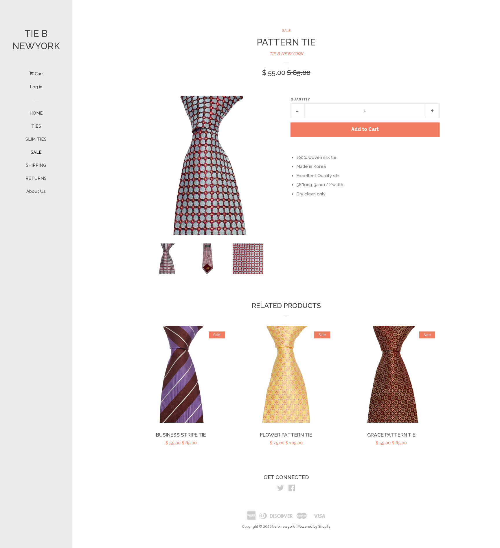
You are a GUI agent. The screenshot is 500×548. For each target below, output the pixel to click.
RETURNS (36, 178)
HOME (36, 113)
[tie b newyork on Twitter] (280, 489)
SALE (36, 152)
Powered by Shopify (313, 527)
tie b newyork (36, 39)
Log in (36, 86)
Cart (38, 73)
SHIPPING (36, 165)
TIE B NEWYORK (286, 53)
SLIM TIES (36, 139)
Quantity (300, 99)
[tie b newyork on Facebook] (291, 489)
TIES (36, 126)
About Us (36, 191)
